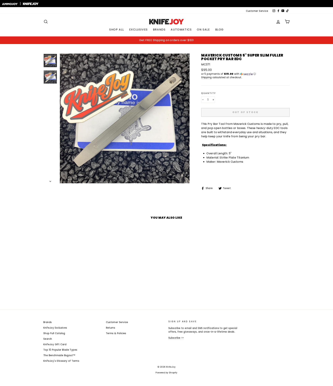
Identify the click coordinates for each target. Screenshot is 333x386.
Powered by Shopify (166, 372)
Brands (159, 30)
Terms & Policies (116, 333)
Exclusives (138, 30)
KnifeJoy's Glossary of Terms (61, 361)
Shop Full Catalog (54, 333)
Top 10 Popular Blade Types (60, 349)
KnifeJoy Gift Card (54, 344)
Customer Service (257, 11)
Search (47, 339)
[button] (245, 74)
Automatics (181, 30)
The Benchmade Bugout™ (59, 355)
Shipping (206, 77)
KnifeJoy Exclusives (55, 327)
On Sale (203, 30)
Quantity (208, 93)
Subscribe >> (176, 338)
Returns (110, 327)
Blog (219, 30)
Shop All (116, 30)
